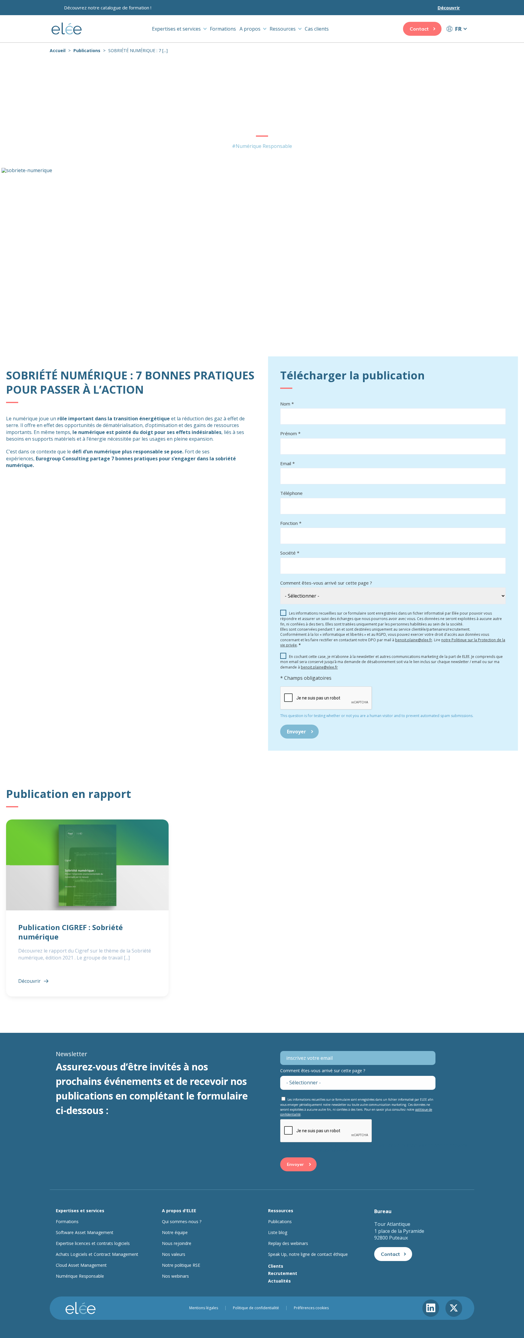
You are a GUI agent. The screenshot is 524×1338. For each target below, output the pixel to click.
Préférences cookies (311, 1308)
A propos (250, 28)
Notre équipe (175, 1232)
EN (456, 40)
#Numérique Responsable (262, 146)
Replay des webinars (288, 1243)
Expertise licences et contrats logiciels (93, 1243)
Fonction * (290, 523)
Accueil (58, 50)
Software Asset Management (84, 1232)
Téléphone (291, 493)
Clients (275, 1266)
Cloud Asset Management (81, 1265)
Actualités (279, 1281)
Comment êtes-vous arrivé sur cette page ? (326, 583)
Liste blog (277, 1232)
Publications (86, 50)
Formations (223, 28)
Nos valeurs (173, 1254)
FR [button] (458, 29)
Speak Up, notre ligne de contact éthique (308, 1254)
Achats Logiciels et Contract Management (97, 1254)
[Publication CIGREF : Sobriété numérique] (87, 907)
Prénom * (290, 433)
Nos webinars (175, 1276)
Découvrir (449, 8)
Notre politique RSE (181, 1265)
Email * (287, 463)
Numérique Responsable (80, 1276)
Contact (419, 29)
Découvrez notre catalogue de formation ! (107, 8)
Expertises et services (176, 28)
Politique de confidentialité (256, 1308)
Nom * (287, 404)
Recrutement (282, 1273)
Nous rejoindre (176, 1243)
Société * (289, 553)
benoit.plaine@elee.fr (413, 639)
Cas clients (317, 28)
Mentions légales (203, 1308)
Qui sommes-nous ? (181, 1222)
